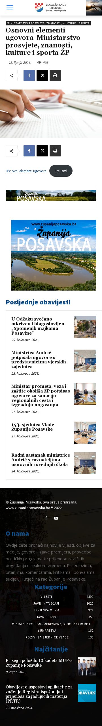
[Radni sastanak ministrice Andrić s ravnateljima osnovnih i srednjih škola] (85, 463)
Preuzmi (61, 171)
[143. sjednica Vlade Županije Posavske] (85, 433)
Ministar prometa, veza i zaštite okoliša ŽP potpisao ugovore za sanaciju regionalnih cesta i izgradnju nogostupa (40, 396)
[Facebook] (29, 75)
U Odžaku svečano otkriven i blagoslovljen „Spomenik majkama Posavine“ (37, 326)
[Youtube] (56, 518)
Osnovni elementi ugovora (26, 171)
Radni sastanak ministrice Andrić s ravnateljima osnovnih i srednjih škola (40, 460)
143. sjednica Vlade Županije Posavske (32, 427)
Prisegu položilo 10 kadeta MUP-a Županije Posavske (39, 663)
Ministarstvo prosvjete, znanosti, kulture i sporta (48, 23)
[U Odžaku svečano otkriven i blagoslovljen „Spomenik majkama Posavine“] (85, 327)
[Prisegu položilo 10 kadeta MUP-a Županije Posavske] (87, 666)
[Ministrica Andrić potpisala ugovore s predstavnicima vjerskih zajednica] (85, 361)
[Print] (55, 75)
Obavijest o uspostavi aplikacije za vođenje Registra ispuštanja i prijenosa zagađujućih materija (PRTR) (39, 694)
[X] (42, 75)
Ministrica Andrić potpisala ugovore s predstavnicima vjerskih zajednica (38, 360)
